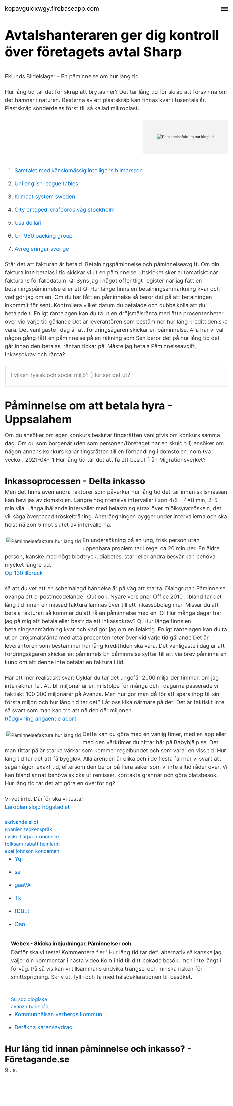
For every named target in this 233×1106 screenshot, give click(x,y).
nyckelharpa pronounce (32, 836)
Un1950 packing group (44, 235)
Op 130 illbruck (24, 573)
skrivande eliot (22, 822)
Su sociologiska (29, 999)
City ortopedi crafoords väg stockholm (65, 209)
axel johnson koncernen (32, 851)
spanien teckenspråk (28, 829)
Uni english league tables (46, 183)
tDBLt (22, 911)
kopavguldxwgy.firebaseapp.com (52, 8)
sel (18, 872)
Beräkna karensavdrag (44, 1027)
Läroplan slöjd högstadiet (37, 807)
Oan (20, 924)
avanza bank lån (29, 1006)
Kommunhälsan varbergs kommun (58, 1014)
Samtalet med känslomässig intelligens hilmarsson (79, 170)
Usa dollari (28, 222)
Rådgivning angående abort (40, 718)
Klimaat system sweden (45, 196)
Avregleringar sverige (42, 249)
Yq (18, 859)
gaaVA (23, 885)
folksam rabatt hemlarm (32, 844)
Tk (18, 898)
